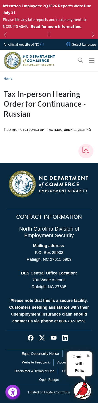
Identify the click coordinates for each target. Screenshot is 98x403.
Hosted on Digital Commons (49, 392)
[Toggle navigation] (91, 60)
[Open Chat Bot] (83, 390)
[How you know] (42, 44)
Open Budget (49, 380)
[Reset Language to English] (68, 44)
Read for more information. (56, 26)
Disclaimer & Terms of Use (34, 371)
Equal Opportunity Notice (40, 354)
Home (8, 78)
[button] (77, 60)
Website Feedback (36, 362)
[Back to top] (85, 151)
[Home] (29, 55)
